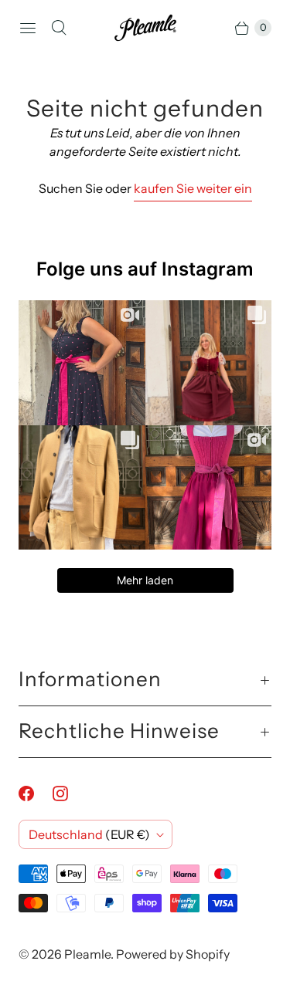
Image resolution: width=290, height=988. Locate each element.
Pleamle (87, 954)
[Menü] (27, 27)
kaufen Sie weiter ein (193, 188)
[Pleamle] (145, 27)
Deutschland (89, 834)
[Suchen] (58, 27)
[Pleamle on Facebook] (36, 793)
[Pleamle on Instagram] (70, 793)
